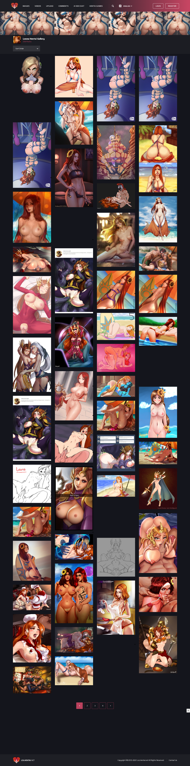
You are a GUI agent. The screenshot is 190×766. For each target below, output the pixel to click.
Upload (49, 6)
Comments (63, 6)
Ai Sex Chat (79, 6)
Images (26, 6)
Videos (38, 6)
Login (158, 6)
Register (172, 6)
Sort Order (20, 48)
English (127, 6)
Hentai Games (96, 6)
